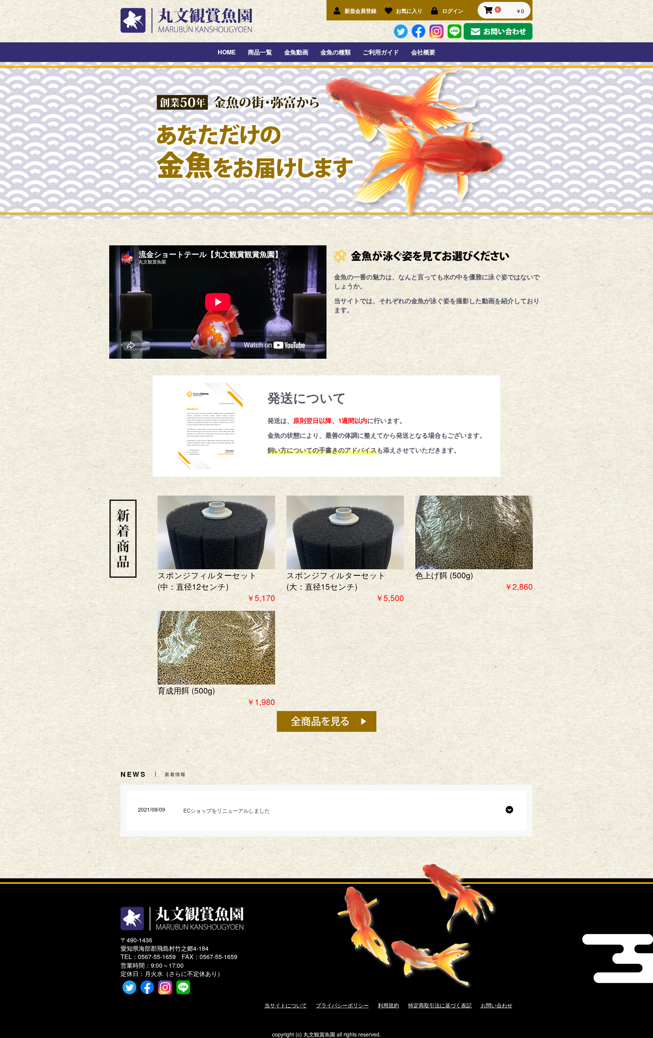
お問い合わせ (496, 1005)
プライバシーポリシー (342, 1005)
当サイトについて (286, 1005)
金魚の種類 (335, 52)
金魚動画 (296, 52)
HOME (227, 52)
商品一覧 (260, 52)
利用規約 (388, 1005)
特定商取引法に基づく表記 (440, 1005)
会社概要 (423, 52)
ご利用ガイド (381, 52)
